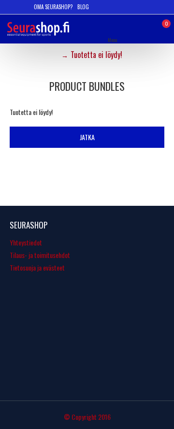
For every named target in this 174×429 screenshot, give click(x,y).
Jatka (87, 137)
